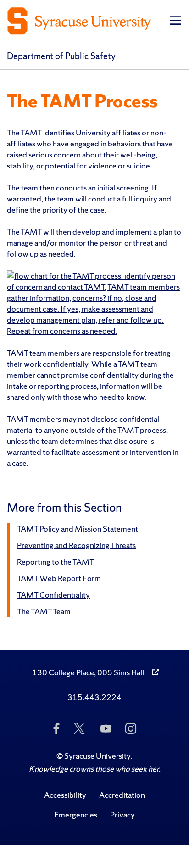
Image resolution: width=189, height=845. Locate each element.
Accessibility (65, 794)
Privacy (122, 814)
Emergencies (75, 814)
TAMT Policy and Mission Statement (77, 528)
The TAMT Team (44, 611)
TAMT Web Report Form (59, 578)
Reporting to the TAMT (55, 561)
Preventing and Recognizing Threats (76, 545)
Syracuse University (97, 755)
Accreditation (122, 794)
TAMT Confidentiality (53, 594)
